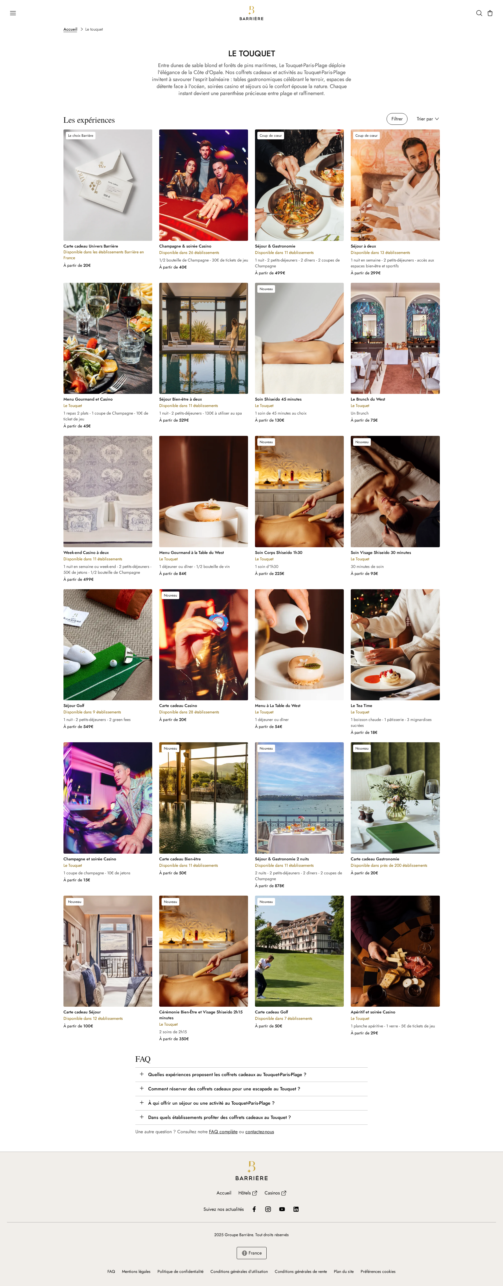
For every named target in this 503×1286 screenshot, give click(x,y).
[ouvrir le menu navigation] (13, 13)
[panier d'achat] (490, 13)
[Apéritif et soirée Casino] (395, 951)
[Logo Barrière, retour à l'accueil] (251, 13)
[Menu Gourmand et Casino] (107, 338)
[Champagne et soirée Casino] (107, 798)
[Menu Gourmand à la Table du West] (203, 491)
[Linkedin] (296, 1209)
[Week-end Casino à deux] (107, 491)
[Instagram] (268, 1209)
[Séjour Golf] (107, 645)
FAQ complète (223, 1131)
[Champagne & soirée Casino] (203, 185)
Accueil (70, 29)
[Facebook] (254, 1209)
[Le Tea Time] (395, 645)
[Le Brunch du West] (395, 338)
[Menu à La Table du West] (299, 645)
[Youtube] (282, 1209)
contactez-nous (259, 1131)
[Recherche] (479, 13)
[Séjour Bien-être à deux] (203, 338)
